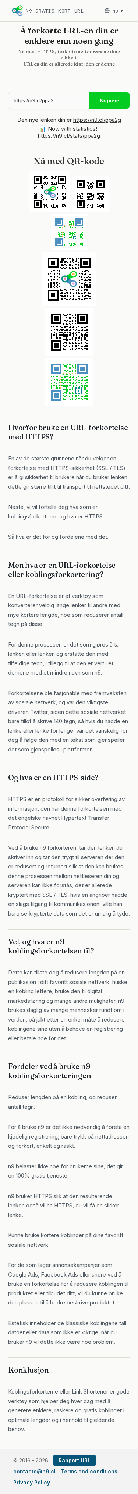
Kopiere (109, 100)
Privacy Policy (31, 1482)
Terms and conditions (89, 1471)
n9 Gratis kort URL (55, 11)
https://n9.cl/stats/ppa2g (69, 135)
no (118, 11)
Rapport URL (75, 1460)
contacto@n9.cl (34, 1471)
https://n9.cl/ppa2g (97, 119)
